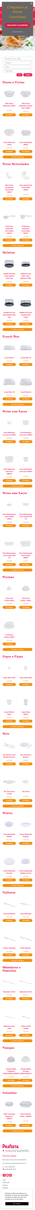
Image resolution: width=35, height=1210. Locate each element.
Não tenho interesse (17, 31)
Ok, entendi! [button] (17, 1203)
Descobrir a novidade (17, 25)
